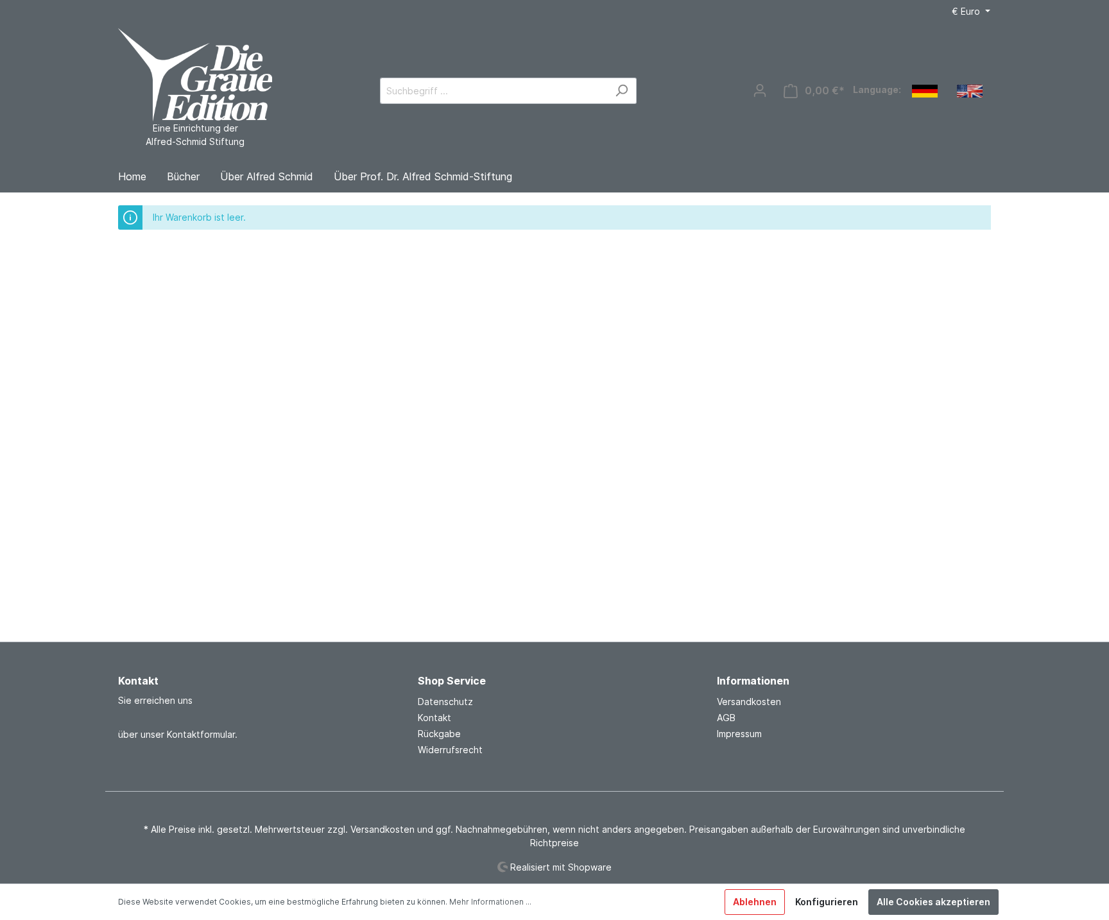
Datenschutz (445, 701)
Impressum (739, 733)
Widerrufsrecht (450, 749)
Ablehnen (755, 901)
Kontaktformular (201, 734)
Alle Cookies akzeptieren (933, 901)
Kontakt (434, 717)
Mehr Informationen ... (490, 902)
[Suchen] (621, 91)
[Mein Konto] (759, 90)
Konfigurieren (826, 901)
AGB (726, 717)
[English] (970, 90)
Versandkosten (749, 701)
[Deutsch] (925, 90)
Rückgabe (439, 733)
